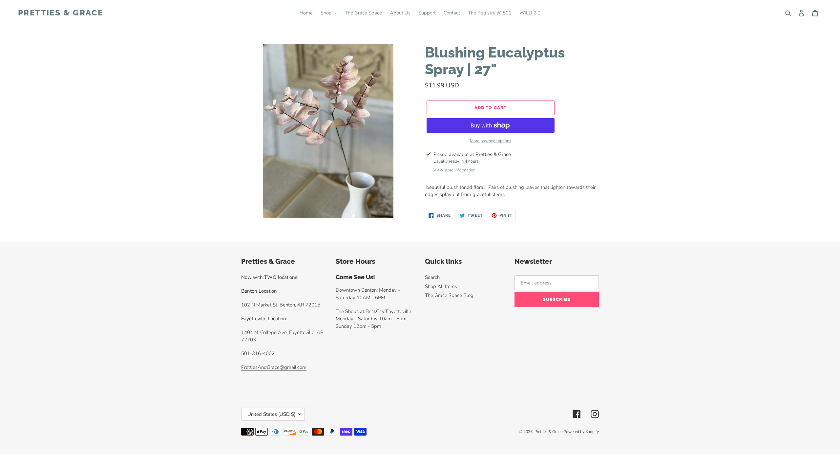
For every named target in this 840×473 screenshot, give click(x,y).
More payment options (490, 141)
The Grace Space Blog (449, 295)
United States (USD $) (271, 414)
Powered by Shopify (581, 431)
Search (432, 277)
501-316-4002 (258, 353)
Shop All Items (441, 286)
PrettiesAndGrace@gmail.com (273, 367)
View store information (454, 170)
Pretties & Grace (60, 12)
